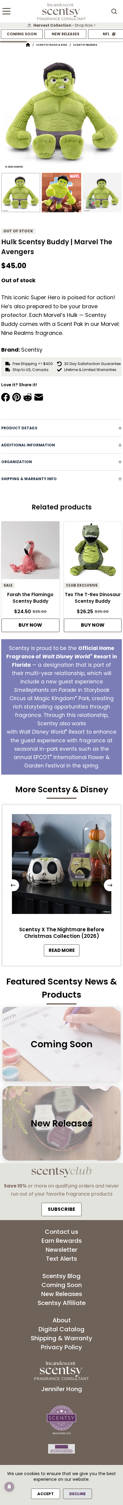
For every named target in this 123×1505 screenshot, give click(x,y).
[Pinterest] (16, 397)
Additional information (28, 445)
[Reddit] (27, 397)
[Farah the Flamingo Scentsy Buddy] (30, 551)
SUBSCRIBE (61, 1209)
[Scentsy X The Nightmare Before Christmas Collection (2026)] (61, 865)
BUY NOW (30, 625)
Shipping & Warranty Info (29, 478)
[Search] (114, 11)
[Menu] (6, 11)
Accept (45, 1494)
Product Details (19, 428)
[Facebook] (5, 397)
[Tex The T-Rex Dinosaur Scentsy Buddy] (93, 551)
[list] (61, 25)
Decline (77, 1494)
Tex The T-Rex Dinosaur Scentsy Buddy (93, 598)
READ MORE (64, 951)
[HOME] (28, 45)
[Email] (38, 397)
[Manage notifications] (9, 1487)
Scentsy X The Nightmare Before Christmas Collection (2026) (61, 932)
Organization (16, 461)
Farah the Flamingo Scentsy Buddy (30, 598)
